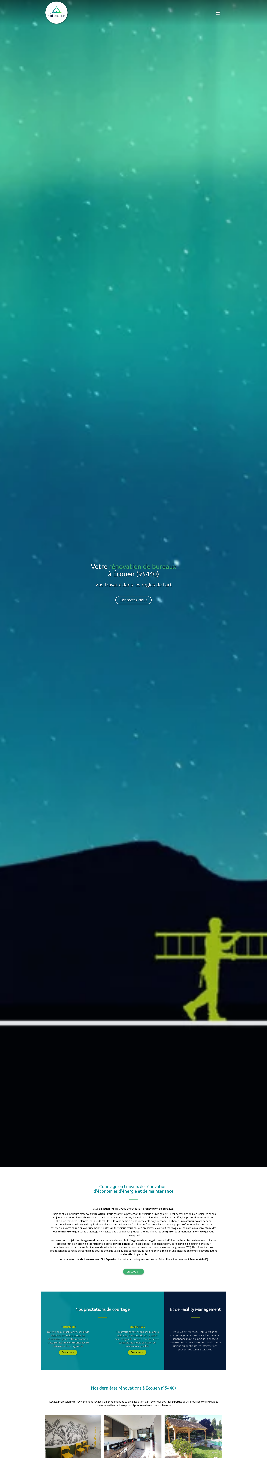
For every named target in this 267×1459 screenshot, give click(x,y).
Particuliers (68, 1326)
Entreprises (137, 1326)
